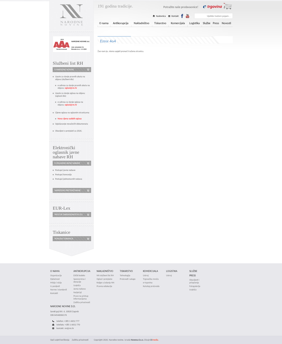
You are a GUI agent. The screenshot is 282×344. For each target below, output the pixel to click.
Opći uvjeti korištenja (59, 339)
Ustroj (146, 275)
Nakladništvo (141, 23)
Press (216, 23)
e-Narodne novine (64, 69)
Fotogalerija (194, 286)
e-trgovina (147, 282)
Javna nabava (79, 289)
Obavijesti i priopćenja (194, 281)
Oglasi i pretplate (104, 279)
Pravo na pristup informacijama (80, 297)
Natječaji (77, 292)
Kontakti (54, 293)
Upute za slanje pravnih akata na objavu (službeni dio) (70, 78)
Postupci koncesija (63, 174)
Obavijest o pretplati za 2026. (68, 130)
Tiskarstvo (160, 23)
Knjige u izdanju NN (105, 282)
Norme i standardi (58, 289)
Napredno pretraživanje (68, 190)
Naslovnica (161, 16)
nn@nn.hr (69, 328)
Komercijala (178, 23)
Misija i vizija (56, 282)
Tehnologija (125, 275)
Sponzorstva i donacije (79, 280)
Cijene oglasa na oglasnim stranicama (72, 112)
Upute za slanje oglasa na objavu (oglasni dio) (70, 94)
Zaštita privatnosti (81, 302)
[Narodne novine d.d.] (71, 15)
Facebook (182, 16)
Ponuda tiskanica (64, 238)
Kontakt (175, 16)
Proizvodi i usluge (127, 279)
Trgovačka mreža (151, 279)
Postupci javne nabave (65, 170)
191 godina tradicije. (115, 6)
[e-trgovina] (217, 6)
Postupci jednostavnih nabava (68, 179)
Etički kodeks (79, 275)
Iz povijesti (55, 286)
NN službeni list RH (105, 275)
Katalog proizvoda (151, 286)
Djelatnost (55, 279)
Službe (206, 23)
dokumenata (82, 123)
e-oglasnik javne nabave (67, 163)
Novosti (226, 23)
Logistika (194, 23)
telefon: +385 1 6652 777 (67, 321)
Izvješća (77, 285)
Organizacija (56, 275)
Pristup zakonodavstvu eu (69, 214)
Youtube (187, 16)
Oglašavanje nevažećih (65, 123)
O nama (104, 23)
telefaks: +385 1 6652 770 (68, 324)
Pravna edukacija (104, 286)
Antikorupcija (120, 23)
